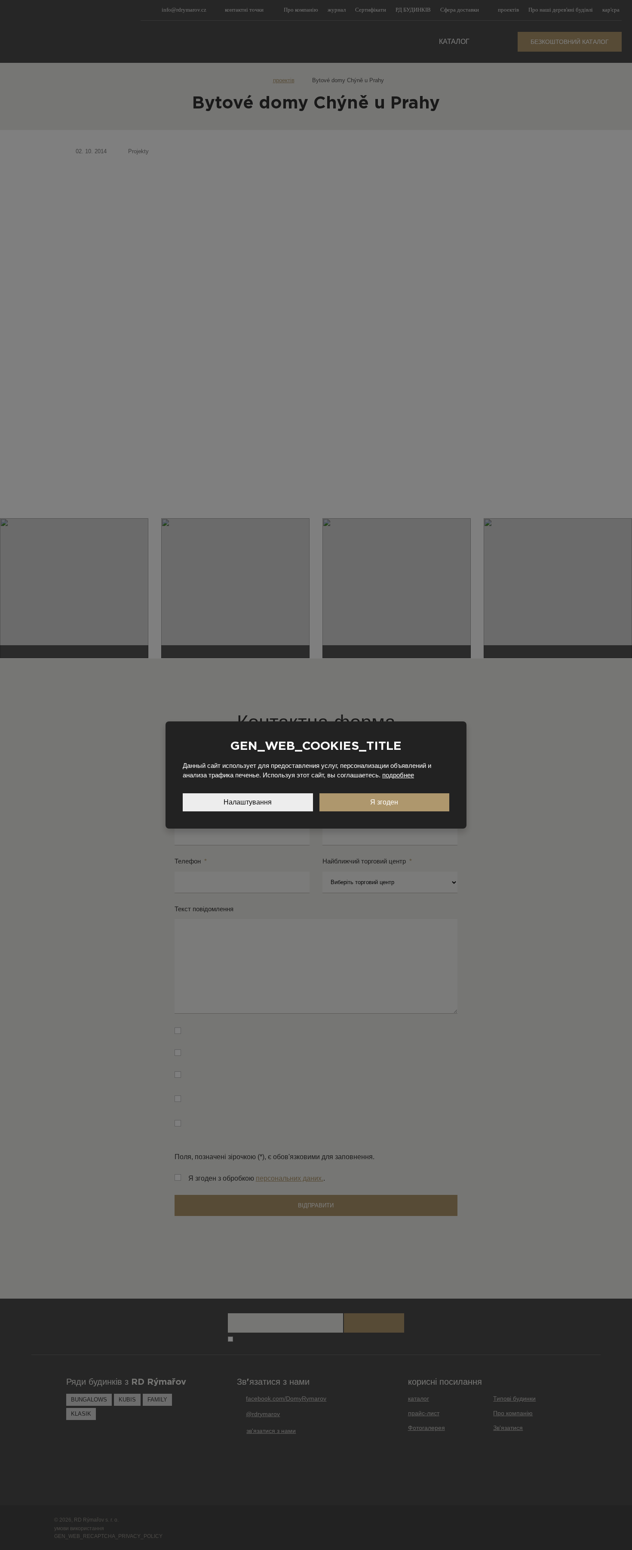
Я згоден (384, 802)
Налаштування (248, 802)
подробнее (398, 775)
